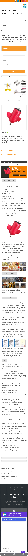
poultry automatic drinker (9, 476)
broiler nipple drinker (7, 466)
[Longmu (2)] (25, 6)
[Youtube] (23, 1)
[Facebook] (15, 1)
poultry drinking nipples (8, 468)
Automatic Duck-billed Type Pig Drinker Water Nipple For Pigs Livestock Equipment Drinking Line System (20, 96)
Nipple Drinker (19, 466)
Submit (14, 71)
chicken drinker (6, 473)
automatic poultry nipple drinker (10, 471)
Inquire (11, 150)
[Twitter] (20, 1)
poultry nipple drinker (7, 479)
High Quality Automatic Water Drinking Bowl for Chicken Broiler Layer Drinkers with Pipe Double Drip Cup (8, 96)
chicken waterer (17, 473)
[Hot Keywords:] (25, 21)
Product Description (8, 162)
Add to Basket (11, 154)
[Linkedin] (18, 1)
